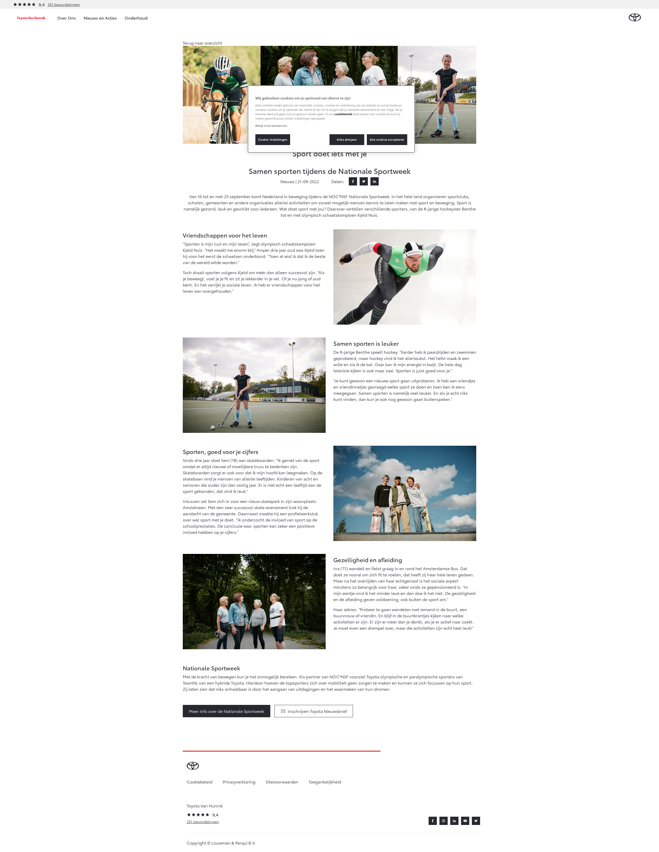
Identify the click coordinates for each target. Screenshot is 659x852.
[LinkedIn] (374, 181)
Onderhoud (136, 18)
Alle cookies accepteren (387, 139)
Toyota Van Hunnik (31, 17)
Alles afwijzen (347, 139)
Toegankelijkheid (325, 781)
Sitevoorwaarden (282, 781)
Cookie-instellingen (273, 139)
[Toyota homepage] (635, 17)
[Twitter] (364, 181)
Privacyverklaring (239, 781)
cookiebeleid (343, 114)
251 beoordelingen (64, 4)
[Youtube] (465, 821)
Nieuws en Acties (100, 18)
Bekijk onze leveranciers (271, 125)
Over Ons (66, 18)
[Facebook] (353, 181)
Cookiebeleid (199, 781)
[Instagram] (443, 821)
